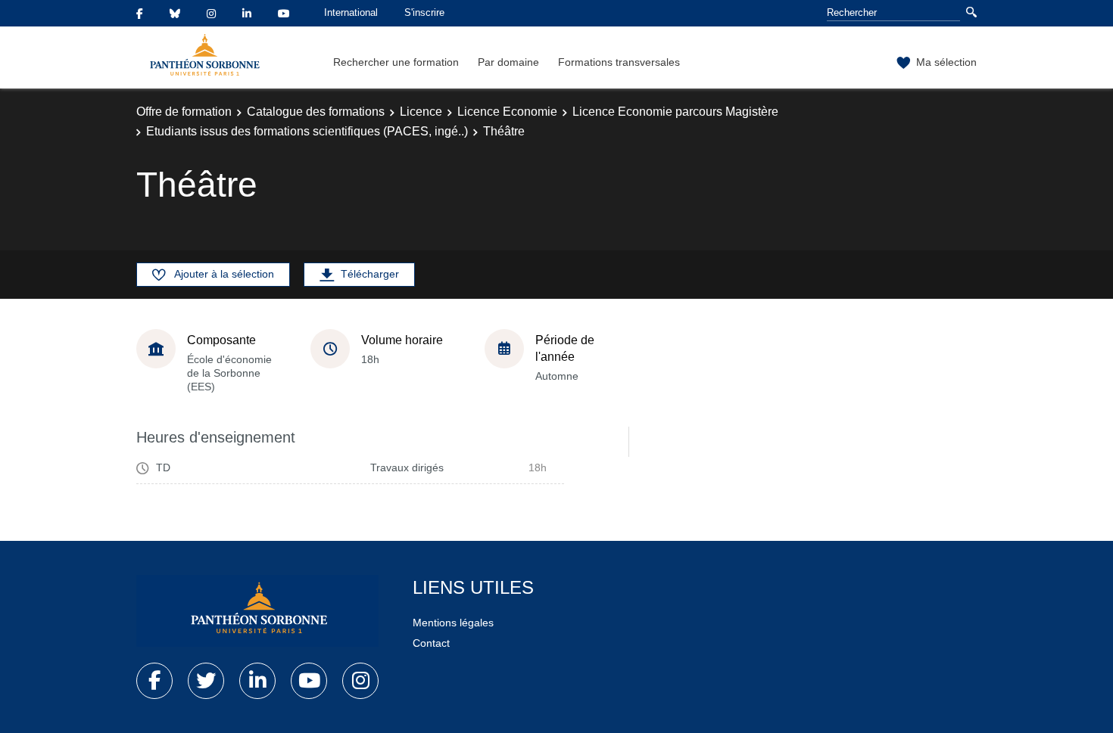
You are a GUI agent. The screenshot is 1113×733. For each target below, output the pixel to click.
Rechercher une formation (396, 62)
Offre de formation (184, 111)
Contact (431, 643)
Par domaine (508, 62)
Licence (421, 111)
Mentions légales (453, 623)
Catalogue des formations (316, 111)
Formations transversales (619, 62)
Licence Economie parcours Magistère (675, 111)
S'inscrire (424, 12)
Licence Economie (507, 111)
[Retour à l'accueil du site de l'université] (257, 611)
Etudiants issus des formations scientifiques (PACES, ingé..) (307, 131)
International (351, 12)
